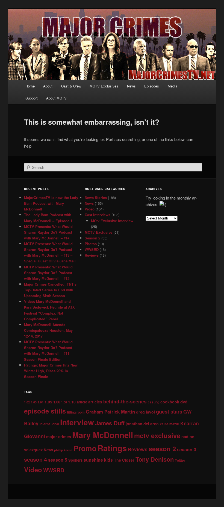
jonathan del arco (142, 423)
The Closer (124, 460)
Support (31, 98)
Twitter (180, 460)
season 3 (186, 449)
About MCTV (56, 98)
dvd (183, 402)
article (82, 402)
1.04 (40, 402)
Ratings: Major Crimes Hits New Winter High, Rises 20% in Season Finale (51, 370)
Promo (84, 448)
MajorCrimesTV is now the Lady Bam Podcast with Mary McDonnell (51, 203)
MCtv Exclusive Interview (112, 220)
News (131, 86)
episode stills (45, 410)
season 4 (35, 459)
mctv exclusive (157, 435)
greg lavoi (145, 412)
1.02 (27, 402)
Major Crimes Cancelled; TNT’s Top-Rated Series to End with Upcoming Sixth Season (50, 290)
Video (90, 209)
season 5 (57, 460)
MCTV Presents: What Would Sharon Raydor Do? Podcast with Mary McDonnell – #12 (48, 272)
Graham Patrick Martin (110, 411)
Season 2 (92, 238)
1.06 (56, 402)
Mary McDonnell (102, 435)
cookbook (169, 402)
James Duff (110, 423)
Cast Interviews (97, 214)
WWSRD (92, 249)
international (49, 423)
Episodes (151, 86)
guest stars (169, 411)
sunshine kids (98, 460)
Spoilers (75, 460)
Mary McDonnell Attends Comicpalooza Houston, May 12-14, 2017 (48, 330)
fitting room (76, 412)
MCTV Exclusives (104, 86)
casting (153, 402)
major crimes (58, 436)
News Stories (96, 197)
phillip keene (63, 450)
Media (172, 86)
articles (95, 402)
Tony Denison (154, 459)
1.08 (64, 402)
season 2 (162, 448)
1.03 (34, 402)
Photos (91, 243)
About (47, 86)
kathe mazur (169, 423)
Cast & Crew (71, 86)
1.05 (48, 402)
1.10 (72, 402)
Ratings (112, 448)
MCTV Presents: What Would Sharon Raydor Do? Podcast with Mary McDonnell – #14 (48, 232)
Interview (77, 422)
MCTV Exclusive (98, 232)
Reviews (92, 255)
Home (30, 86)
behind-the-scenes (125, 401)
